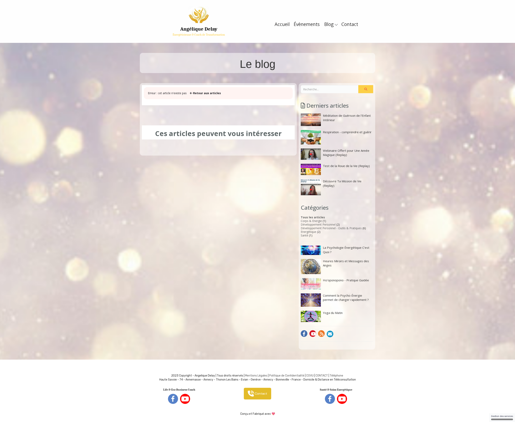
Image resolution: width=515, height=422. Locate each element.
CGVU (310, 375)
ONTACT (322, 375)
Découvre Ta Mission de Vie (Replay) (342, 183)
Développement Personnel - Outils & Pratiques (331, 228)
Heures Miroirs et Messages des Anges (346, 263)
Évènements (307, 24)
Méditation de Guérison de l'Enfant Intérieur (347, 117)
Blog (329, 24)
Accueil (282, 24)
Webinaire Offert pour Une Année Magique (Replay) (346, 153)
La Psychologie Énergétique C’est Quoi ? (346, 250)
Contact (349, 24)
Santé (304, 235)
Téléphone (336, 375)
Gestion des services (502, 416)
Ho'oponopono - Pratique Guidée (346, 280)
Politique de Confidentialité (286, 375)
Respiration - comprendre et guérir (347, 132)
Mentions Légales (256, 375)
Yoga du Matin (333, 313)
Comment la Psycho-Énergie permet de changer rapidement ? (346, 297)
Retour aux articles (206, 93)
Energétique (308, 232)
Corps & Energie (311, 221)
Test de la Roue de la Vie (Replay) (346, 166)
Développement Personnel (318, 224)
